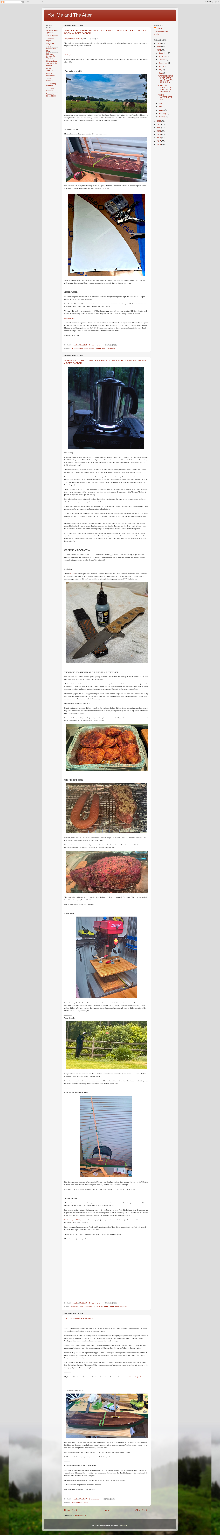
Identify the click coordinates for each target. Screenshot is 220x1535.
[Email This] (106, 345)
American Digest (50, 40)
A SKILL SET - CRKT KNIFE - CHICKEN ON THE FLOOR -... (165, 89)
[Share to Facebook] (113, 345)
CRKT (72, 574)
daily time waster (50, 45)
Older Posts (141, 1510)
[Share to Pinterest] (115, 345)
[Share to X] (111, 345)
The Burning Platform (51, 85)
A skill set (74, 1306)
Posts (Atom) (80, 1515)
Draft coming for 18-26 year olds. (75, 1220)
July (160, 70)
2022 (159, 124)
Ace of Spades (52, 36)
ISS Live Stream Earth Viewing (51, 56)
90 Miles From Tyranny (52, 31)
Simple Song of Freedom (73, 38)
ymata (159, 28)
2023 (159, 121)
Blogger (124, 1525)
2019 (159, 134)
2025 (159, 47)
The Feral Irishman (50, 90)
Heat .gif (68, 55)
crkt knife (99, 1306)
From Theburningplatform (134, 1377)
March (161, 110)
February (163, 113)
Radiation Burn (69, 318)
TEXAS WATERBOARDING (78, 1318)
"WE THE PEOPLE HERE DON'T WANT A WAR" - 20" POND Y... (165, 79)
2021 (159, 128)
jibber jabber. (89, 348)
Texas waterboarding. (79, 1503)
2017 (159, 141)
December (163, 53)
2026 (159, 43)
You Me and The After (70, 15)
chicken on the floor (87, 1306)
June (161, 73)
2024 (159, 50)
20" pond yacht (77, 348)
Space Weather (49, 79)
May (161, 103)
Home (107, 1510)
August (162, 66)
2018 (159, 138)
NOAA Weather (49, 69)
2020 (159, 131)
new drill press (121, 1306)
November (163, 56)
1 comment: (94, 1499)
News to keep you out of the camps (51, 63)
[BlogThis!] (108, 345)
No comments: (95, 345)
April (161, 107)
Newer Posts (71, 1510)
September (163, 63)
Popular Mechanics (50, 74)
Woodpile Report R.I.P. (51, 95)
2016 (159, 144)
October (162, 60)
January (162, 117)
